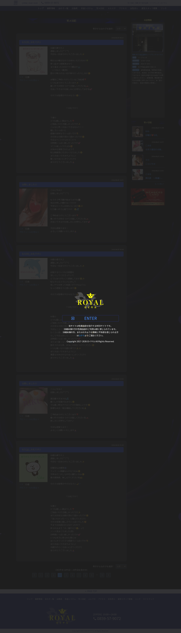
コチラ (82, 336)
